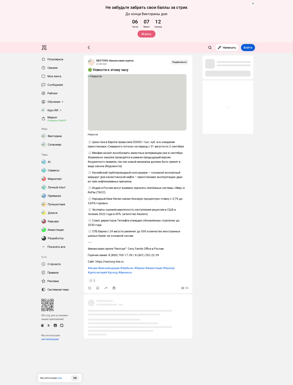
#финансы (125, 272)
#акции (92, 268)
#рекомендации (109, 268)
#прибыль (127, 268)
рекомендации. (50, 339)
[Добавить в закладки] (97, 288)
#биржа (139, 268)
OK (75, 378)
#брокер (168, 268)
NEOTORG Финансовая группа (115, 60)
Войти (248, 47)
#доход (113, 272)
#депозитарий (97, 272)
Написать (229, 47)
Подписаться (179, 62)
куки (59, 378)
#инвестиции (153, 268)
